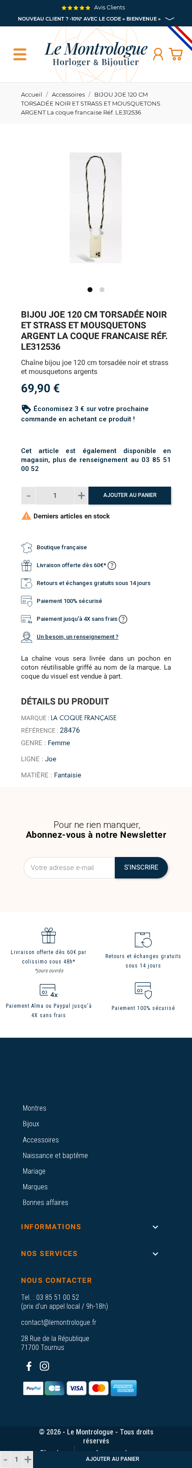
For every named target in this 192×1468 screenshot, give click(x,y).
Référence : (39, 730)
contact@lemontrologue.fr (58, 1322)
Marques (35, 1187)
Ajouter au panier (130, 495)
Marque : (35, 717)
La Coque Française (84, 718)
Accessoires (41, 1140)
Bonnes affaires (45, 1202)
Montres (34, 1108)
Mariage (34, 1171)
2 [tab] (102, 289)
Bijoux (31, 1124)
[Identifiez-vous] (158, 54)
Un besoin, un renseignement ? (77, 636)
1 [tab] (90, 289)
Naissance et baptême (55, 1155)
